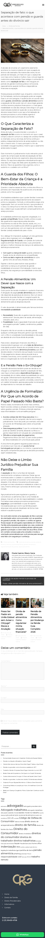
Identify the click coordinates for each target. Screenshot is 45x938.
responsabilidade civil (11, 857)
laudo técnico (33, 847)
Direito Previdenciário (12, 901)
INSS (18, 847)
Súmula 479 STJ (26, 857)
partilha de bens (26, 850)
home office (37, 843)
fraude (16, 843)
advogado (15, 806)
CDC (9, 818)
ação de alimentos (24, 542)
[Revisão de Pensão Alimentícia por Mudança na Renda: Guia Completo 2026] (37, 603)
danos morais (19, 821)
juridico (23, 847)
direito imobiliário (25, 833)
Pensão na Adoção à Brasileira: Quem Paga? (17, 761)
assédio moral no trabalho (28, 813)
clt (12, 818)
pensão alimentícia (29, 544)
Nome (4, 686)
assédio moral (13, 813)
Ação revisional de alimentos (25, 815)
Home (6, 894)
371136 (41, 569)
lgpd (17, 850)
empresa (38, 841)
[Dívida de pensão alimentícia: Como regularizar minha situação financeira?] (22, 603)
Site (2, 709)
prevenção (24, 854)
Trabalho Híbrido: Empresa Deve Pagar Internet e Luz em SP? (22, 770)
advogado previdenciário (33, 806)
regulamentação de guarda (9, 546)
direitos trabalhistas (25, 840)
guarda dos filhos (17, 544)
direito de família (25, 824)
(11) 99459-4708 (10, 920)
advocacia (4, 806)
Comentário (6, 661)
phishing (17, 854)
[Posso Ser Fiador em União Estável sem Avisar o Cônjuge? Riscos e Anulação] (8, 603)
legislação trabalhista (8, 850)
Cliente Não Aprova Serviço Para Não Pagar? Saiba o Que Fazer (23, 764)
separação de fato (24, 546)
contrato (16, 818)
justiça (27, 847)
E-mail (4, 698)
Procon (29, 854)
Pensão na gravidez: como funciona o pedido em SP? (19, 767)
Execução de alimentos (7, 843)
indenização (8, 846)
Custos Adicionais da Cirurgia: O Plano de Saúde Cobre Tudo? (22, 776)
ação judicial (9, 815)
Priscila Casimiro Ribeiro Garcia (29, 63)
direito (27, 821)
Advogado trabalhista (14, 809)
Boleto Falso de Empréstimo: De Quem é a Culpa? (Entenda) (22, 773)
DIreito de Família (14, 26)
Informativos (9, 904)
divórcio (9, 544)
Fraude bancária (25, 843)
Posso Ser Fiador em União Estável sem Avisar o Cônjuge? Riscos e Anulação (7, 620)
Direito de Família (11, 897)
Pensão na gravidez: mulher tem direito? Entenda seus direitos (22, 779)
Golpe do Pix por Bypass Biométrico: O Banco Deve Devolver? (22, 782)
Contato (7, 908)
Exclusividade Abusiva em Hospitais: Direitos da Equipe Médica (22, 758)
